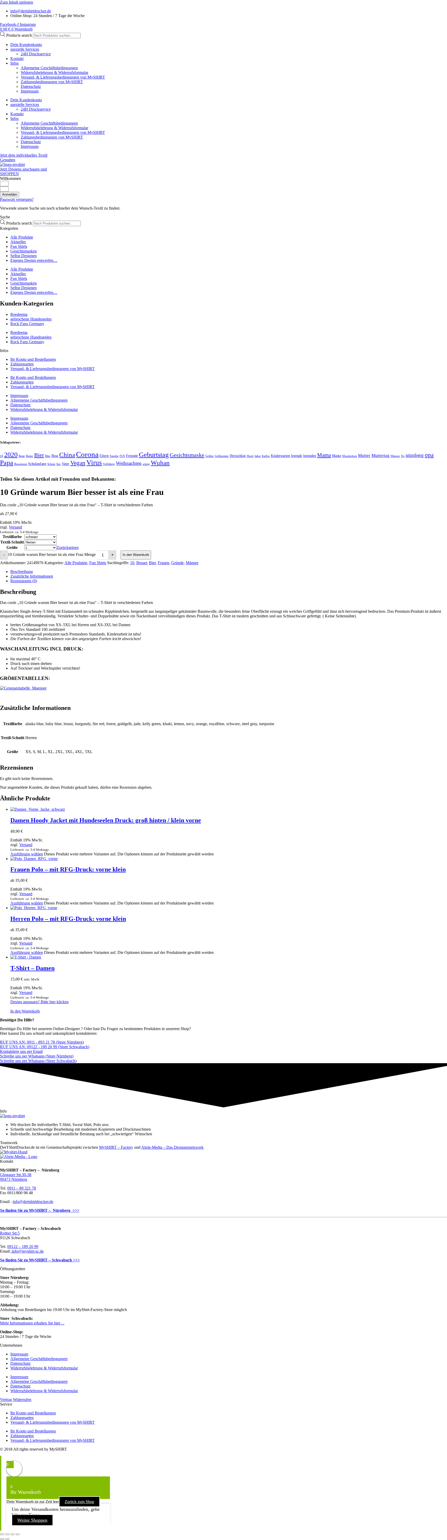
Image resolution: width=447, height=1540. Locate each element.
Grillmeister (222, 456)
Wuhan (160, 462)
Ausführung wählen (26, 854)
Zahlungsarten (22, 364)
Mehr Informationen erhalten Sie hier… (32, 1323)
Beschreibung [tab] (21, 571)
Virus (94, 462)
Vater (65, 464)
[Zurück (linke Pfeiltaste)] (2, 1539)
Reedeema (18, 314)
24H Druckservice (36, 54)
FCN (122, 456)
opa (429, 454)
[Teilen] (12, 1534)
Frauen (163, 563)
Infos (14, 63)
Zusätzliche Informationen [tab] (31, 576)
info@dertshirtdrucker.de (33, 1201)
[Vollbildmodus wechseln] (7, 1534)
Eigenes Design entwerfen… (33, 260)
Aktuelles (18, 242)
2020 (11, 454)
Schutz (51, 464)
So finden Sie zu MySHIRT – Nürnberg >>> (39, 1210)
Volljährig (109, 464)
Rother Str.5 (10, 1233)
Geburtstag (154, 454)
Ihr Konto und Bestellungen (33, 359)
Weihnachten (128, 463)
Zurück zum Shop (79, 1501)
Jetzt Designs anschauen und (23, 169)
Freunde (132, 456)
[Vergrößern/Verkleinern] (2, 1534)
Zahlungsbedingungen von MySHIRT (52, 82)
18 (1, 456)
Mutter (364, 455)
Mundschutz (349, 456)
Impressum (30, 91)
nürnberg (415, 455)
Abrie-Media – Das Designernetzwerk (172, 1147)
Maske (336, 456)
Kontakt (17, 58)
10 (132, 563)
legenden (309, 456)
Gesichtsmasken (23, 251)
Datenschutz (31, 86)
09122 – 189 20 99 (22, 1246)
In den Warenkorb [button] (25, 1011)
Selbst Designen (23, 256)
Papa (6, 462)
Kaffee (266, 456)
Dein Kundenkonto (26, 44)
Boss (54, 456)
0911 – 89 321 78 (21, 1188)
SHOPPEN (9, 174)
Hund (250, 456)
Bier (39, 455)
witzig (146, 464)
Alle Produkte (21, 237)
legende (296, 456)
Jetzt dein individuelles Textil (23, 155)
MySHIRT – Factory (116, 1147)
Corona (87, 454)
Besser (141, 563)
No (403, 456)
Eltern (104, 456)
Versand (15, 527)
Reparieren (20, 464)
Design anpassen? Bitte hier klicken (39, 1002)
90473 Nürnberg (13, 1179)
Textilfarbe (12, 536)
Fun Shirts (18, 246)
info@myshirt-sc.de (27, 1251)
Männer (395, 456)
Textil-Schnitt (12, 542)
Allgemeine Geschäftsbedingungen (49, 68)
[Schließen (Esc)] (18, 1534)
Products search (19, 35)
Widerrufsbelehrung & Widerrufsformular (54, 72)
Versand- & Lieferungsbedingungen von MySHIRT (63, 77)
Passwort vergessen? (17, 199)
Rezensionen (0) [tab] (23, 581)
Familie (114, 456)
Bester (29, 456)
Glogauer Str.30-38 (15, 1175)
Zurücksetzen (68, 547)
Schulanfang (37, 464)
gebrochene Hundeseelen (30, 319)
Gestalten (7, 160)
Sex (58, 464)
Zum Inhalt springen (16, 2)
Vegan (77, 462)
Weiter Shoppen (32, 1520)
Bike (47, 456)
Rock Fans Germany (27, 323)
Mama (324, 455)
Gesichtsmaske (187, 455)
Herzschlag (238, 456)
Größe (12, 547)
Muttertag (380, 455)
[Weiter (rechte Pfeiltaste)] (7, 1539)
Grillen (209, 456)
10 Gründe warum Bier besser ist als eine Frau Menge (52, 554)
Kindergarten (280, 456)
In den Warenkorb (136, 555)
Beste (22, 456)
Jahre (258, 456)
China (67, 454)
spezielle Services (24, 49)
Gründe (177, 563)
